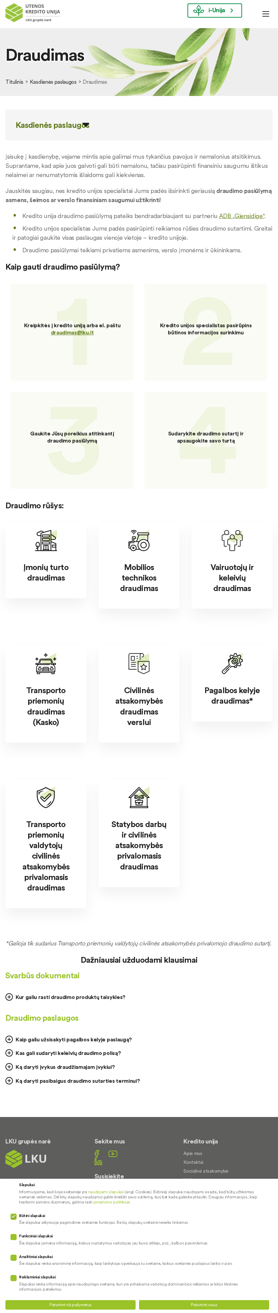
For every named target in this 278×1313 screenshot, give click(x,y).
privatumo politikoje (112, 1201)
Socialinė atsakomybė (206, 1171)
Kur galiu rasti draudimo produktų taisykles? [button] (70, 997)
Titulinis (14, 81)
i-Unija (217, 10)
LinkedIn (98, 1161)
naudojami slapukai (106, 1191)
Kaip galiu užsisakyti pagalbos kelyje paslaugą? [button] (74, 1039)
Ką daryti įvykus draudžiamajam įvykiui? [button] (65, 1066)
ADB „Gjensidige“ (241, 216)
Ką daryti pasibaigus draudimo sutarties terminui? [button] (78, 1080)
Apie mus (192, 1153)
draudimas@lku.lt (72, 332)
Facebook (97, 1154)
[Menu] (266, 14)
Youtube (112, 1154)
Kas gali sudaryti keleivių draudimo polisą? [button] (68, 1053)
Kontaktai (193, 1162)
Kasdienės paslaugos (53, 81)
